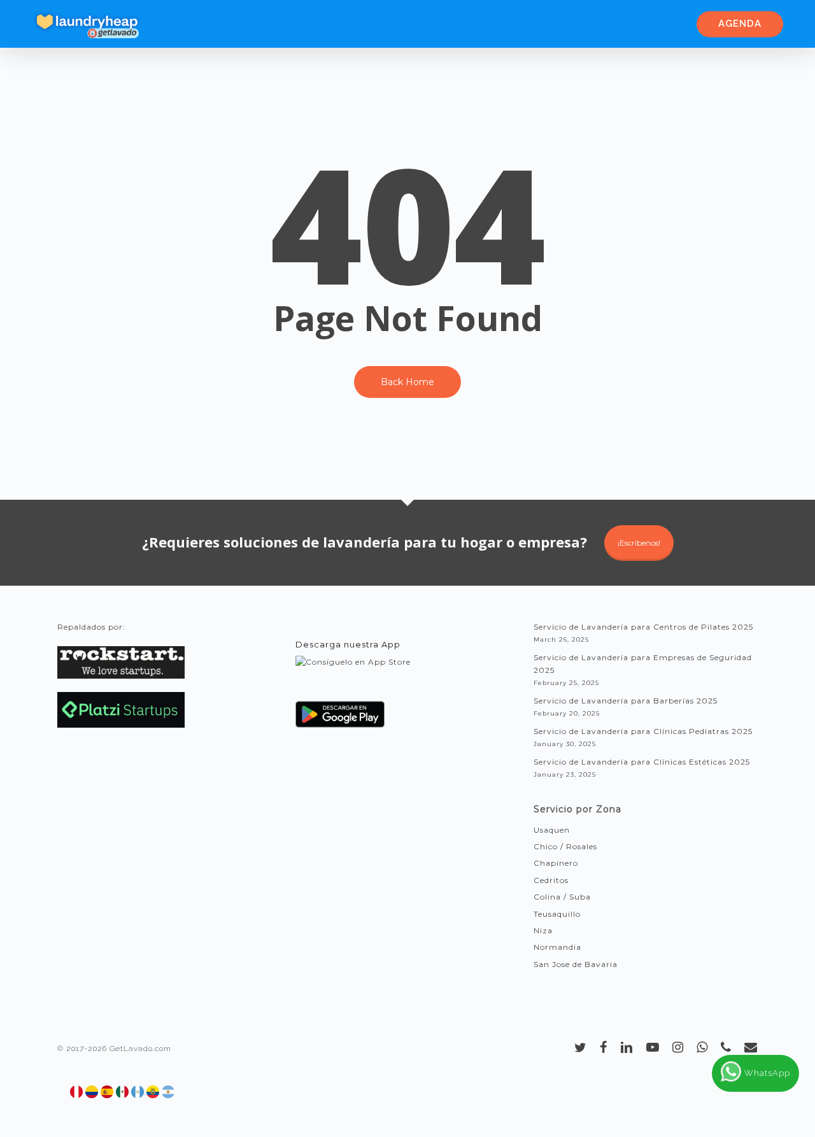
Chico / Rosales (565, 846)
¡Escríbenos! (639, 542)
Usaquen (552, 830)
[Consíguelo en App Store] (353, 674)
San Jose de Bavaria (576, 964)
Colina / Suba (562, 896)
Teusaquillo (557, 914)
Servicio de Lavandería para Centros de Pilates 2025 (643, 627)
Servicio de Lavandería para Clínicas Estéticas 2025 (642, 761)
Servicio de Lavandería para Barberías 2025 (626, 700)
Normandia (557, 947)
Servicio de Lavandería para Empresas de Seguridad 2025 (643, 664)
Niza (543, 930)
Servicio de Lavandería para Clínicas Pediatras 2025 (643, 731)
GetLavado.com (140, 1048)
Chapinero (556, 863)
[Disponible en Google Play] (340, 719)
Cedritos (551, 880)
